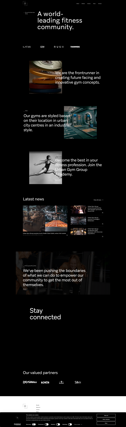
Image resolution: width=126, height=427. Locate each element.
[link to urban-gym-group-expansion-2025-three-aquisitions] (95, 236)
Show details (77, 424)
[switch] (46, 424)
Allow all (106, 415)
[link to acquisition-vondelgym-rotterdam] (95, 224)
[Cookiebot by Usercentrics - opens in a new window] (17, 424)
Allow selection (106, 419)
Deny (106, 423)
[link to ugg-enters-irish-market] (67, 234)
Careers (37, 409)
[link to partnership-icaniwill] (95, 212)
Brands (37, 405)
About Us (38, 407)
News (37, 411)
